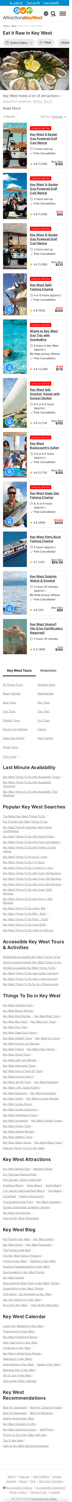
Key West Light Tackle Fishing (21, 1087)
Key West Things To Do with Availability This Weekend (30, 793)
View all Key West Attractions (21, 1218)
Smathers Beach (13, 1185)
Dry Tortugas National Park (19, 1174)
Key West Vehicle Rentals (18, 1131)
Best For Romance (41, 1413)
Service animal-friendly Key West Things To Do (32, 962)
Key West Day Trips (15, 1027)
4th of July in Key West (17, 1375)
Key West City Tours (43, 1021)
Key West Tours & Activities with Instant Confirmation (27, 829)
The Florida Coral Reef (17, 1250)
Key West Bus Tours (15, 1021)
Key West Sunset (13, 1277)
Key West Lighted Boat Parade (22, 1353)
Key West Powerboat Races (20, 1337)
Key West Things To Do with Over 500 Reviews (32, 884)
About (23, 1481)
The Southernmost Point (18, 1201)
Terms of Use (38, 1492)
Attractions (48, 670)
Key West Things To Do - (24, 913)
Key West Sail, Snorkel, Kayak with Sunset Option (45, 394)
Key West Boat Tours (47, 1016)
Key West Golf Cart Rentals (19, 1060)
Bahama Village (42, 1168)
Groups (57, 1476)
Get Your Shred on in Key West (22, 1299)
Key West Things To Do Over (24, 924)
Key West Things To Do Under (24, 908)
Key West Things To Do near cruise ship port (30, 978)
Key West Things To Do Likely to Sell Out (28, 930)
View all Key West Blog (45, 1305)
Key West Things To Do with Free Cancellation (31, 842)
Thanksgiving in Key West (18, 1331)
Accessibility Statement (50, 1487)
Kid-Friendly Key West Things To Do (25, 821)
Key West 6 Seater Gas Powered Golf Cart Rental (43, 138)
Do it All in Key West (15, 1305)
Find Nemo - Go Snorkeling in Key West (27, 1294)
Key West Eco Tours (47, 1038)
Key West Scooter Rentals (42, 1098)
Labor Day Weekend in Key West (23, 1326)
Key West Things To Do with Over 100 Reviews (32, 873)
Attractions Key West (44, 1498)
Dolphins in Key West (43, 1261)
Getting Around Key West (18, 1418)
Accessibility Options (19, 1487)
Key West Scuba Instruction (20, 1109)
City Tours (9, 711)
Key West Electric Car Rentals (21, 1043)
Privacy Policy (18, 1492)
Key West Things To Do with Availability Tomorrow (27, 784)
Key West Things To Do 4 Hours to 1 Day (28, 867)
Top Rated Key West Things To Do (24, 816)
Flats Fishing (45, 738)
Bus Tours (44, 702)
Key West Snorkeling (15, 1120)
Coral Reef (9, 1196)
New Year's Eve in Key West (20, 1342)
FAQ (33, 1481)
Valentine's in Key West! (17, 1358)
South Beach (53, 1185)
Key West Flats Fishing (41, 1049)
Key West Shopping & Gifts (19, 1424)
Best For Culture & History (46, 1407)
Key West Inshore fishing (18, 1076)
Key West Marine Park (16, 1168)
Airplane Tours (46, 684)
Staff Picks (46, 1429)
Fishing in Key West (15, 1261)
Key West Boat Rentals (17, 1016)
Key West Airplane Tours (18, 1005)
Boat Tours (9, 702)
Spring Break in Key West (18, 1364)
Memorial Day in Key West (19, 1370)
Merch (12, 1476)
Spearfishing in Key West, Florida (23, 1288)
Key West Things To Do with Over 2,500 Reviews (28, 900)
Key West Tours (19, 670)
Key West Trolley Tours (17, 1126)
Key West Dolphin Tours (17, 1038)
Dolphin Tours (11, 720)
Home (6, 25)
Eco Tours (44, 720)
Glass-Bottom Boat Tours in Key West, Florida (31, 1283)
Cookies (55, 1492)
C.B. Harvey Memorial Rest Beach (24, 1190)
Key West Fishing (13, 1049)
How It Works (41, 1476)
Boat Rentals (45, 693)
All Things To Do (13, 684)
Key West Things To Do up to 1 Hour (25, 856)
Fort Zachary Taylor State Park (22, 1179)
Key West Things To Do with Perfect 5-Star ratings (29, 849)
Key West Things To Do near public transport (30, 973)
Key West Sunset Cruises (46, 1120)
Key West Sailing (13, 1098)
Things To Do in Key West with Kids (24, 1434)
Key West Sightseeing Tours (20, 1115)
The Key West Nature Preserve (22, 1255)
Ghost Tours (10, 747)
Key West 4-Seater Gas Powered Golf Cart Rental (44, 189)
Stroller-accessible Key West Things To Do (29, 967)
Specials (24, 1476)
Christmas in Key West (17, 1347)
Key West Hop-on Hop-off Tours (22, 1071)
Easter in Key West (48, 1364)
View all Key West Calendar (20, 1381)
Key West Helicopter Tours (19, 1065)
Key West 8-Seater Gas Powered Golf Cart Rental (44, 239)
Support (11, 1481)
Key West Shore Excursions (19, 1429)
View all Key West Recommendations (26, 1445)
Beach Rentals (12, 693)
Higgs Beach (34, 1185)
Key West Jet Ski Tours (17, 1082)
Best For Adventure (15, 1407)
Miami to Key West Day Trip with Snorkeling (44, 335)
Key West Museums (15, 1093)
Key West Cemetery (48, 1201)
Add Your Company (51, 1481)
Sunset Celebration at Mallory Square (26, 1207)
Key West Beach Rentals (18, 1010)
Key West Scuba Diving (17, 1104)
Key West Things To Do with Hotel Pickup (28, 836)
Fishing (42, 729)
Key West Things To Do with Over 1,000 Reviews (27, 891)
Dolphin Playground (31, 1196)
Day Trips (43, 711)
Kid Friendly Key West (16, 1239)
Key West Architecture (17, 1212)
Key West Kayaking (46, 1082)
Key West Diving (13, 1244)
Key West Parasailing (43, 1093)
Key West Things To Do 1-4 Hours (23, 862)
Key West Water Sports (17, 1142)
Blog (14, 25)
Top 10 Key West (13, 1440)
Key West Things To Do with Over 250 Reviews (32, 878)
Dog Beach (55, 1190)
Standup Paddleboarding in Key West (26, 1266)
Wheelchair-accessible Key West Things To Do (31, 956)
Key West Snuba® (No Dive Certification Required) (46, 628)
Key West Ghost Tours (16, 1054)
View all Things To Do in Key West (24, 1148)
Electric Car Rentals (15, 729)
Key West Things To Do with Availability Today (31, 776)
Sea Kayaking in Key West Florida (23, 1272)
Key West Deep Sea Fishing (20, 1032)
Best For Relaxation (15, 1413)
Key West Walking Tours (17, 1137)
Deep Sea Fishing (13, 738)
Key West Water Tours (48, 1142)
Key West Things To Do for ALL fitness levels (30, 984)
